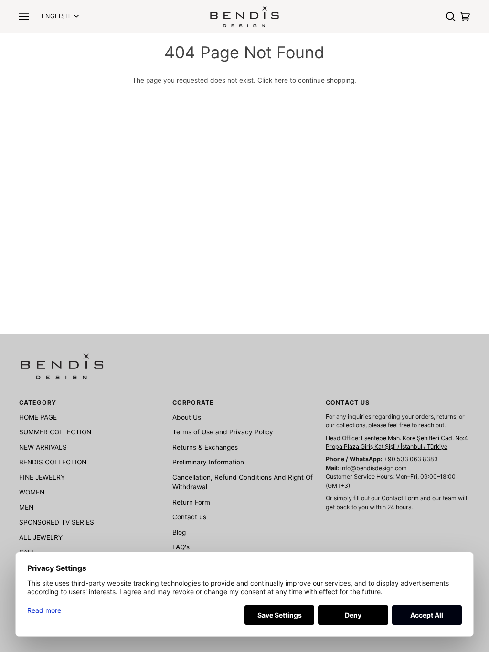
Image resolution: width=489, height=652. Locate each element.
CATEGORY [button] (37, 402)
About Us (186, 417)
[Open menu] (26, 16)
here (281, 80)
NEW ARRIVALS (43, 447)
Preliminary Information (208, 462)
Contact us (189, 517)
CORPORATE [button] (193, 402)
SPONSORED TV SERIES (56, 522)
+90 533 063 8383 (411, 459)
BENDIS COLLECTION (52, 462)
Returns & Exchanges (205, 447)
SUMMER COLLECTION (55, 432)
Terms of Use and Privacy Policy (222, 432)
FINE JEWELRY (42, 477)
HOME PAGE (38, 417)
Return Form (191, 502)
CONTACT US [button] (348, 402)
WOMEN (31, 492)
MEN (26, 507)
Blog (179, 532)
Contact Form (400, 498)
